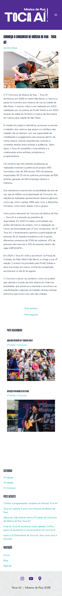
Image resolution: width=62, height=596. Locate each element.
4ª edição (8, 483)
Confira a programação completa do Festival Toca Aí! (30, 503)
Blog (5, 560)
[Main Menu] (55, 14)
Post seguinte (31, 315)
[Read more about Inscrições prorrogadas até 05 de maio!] (31, 416)
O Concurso (21, 345)
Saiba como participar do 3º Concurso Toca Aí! (20, 340)
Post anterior (31, 308)
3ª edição (11, 345)
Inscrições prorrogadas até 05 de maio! (18, 391)
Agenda (7, 566)
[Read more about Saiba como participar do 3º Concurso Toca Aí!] (31, 365)
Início (6, 555)
